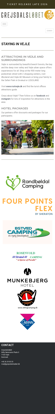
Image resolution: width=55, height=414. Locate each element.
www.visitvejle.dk (14, 86)
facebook (40, 95)
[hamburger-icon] (4, 24)
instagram (6, 99)
